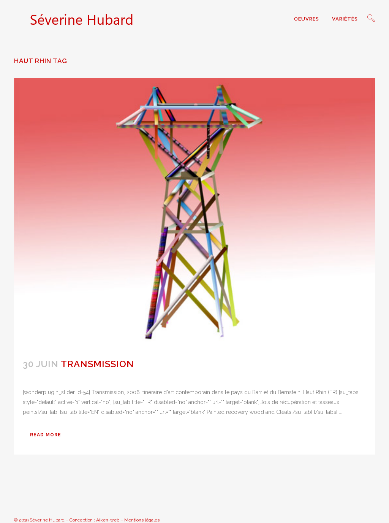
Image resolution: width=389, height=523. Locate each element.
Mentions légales (142, 520)
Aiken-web (107, 520)
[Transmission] (194, 213)
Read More (45, 434)
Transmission (97, 363)
